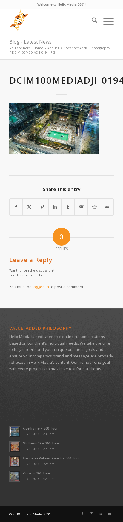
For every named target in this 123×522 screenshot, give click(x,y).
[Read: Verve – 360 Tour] (14, 476)
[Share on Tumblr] (68, 207)
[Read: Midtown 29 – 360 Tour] (14, 446)
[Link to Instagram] (91, 513)
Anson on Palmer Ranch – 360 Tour (51, 458)
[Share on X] (29, 207)
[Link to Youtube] (109, 513)
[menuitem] (91, 21)
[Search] (91, 21)
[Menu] (105, 21)
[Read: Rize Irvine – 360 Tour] (14, 431)
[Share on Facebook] (16, 207)
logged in (41, 286)
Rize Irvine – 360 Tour (40, 428)
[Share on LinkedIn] (55, 207)
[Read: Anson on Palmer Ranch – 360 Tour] (14, 461)
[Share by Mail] (107, 207)
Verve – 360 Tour (36, 473)
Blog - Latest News (30, 41)
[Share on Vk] (81, 207)
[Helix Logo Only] (51, 21)
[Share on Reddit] (94, 207)
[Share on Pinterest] (42, 207)
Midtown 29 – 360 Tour (41, 443)
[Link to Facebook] (82, 513)
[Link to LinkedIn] (100, 513)
